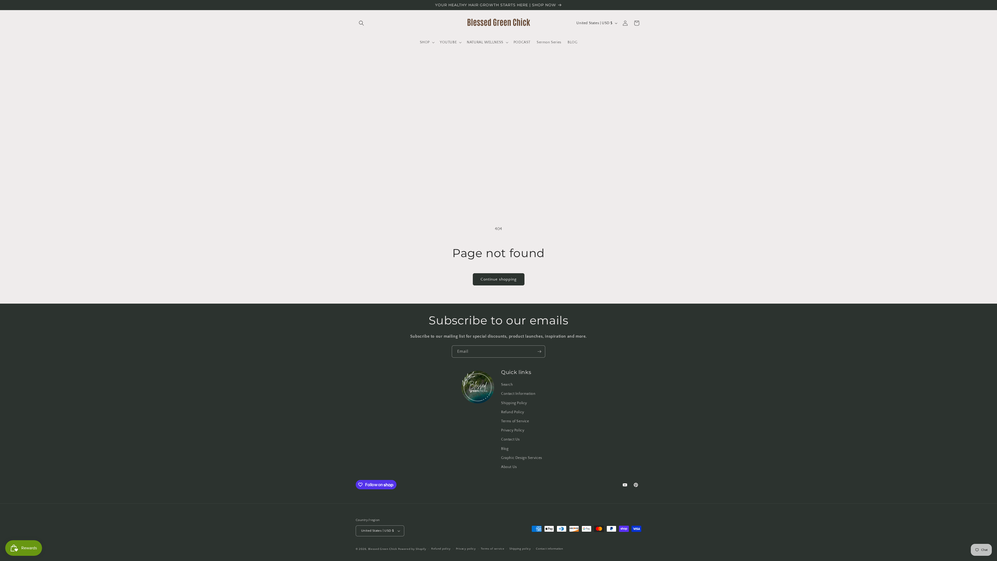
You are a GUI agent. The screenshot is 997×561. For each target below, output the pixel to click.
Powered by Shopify (412, 549)
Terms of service (492, 548)
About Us (509, 467)
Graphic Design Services (521, 458)
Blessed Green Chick (382, 549)
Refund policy (441, 548)
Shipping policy (520, 548)
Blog (504, 449)
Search (507, 385)
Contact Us (510, 439)
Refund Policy (512, 412)
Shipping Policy (514, 403)
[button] (361, 23)
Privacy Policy (512, 430)
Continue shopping (499, 279)
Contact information (549, 548)
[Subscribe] (539, 351)
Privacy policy (466, 548)
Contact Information (518, 394)
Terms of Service (515, 421)
